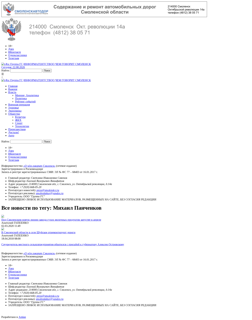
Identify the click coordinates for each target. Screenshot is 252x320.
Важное (12, 89)
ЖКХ (18, 120)
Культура (20, 116)
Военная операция (19, 104)
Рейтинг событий (25, 101)
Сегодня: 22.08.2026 (13, 67)
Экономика (14, 110)
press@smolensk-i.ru (48, 190)
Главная (12, 86)
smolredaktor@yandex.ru (49, 193)
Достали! (13, 132)
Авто (11, 135)
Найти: (5, 70)
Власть (12, 92)
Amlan (22, 317)
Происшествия (17, 129)
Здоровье (13, 107)
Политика (21, 98)
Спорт (18, 123)
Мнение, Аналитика (27, 95)
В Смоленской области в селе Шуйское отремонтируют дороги (38, 232)
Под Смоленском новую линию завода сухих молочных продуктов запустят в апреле (51, 219)
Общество (14, 113)
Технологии (22, 126)
